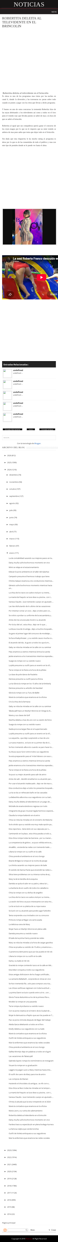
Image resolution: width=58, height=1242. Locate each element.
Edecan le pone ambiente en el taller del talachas (29, 571)
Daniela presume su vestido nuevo (23, 933)
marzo (12, 538)
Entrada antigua (47, 429)
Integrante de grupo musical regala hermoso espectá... (31, 811)
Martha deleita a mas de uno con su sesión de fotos (30, 720)
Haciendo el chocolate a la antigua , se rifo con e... (29, 1083)
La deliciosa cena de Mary (19, 924)
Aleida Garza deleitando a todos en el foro (26, 1024)
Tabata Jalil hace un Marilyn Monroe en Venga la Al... (30, 711)
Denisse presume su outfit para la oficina (26, 679)
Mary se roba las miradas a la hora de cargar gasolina (31, 942)
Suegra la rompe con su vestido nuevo (25, 661)
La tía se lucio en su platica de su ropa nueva (27, 906)
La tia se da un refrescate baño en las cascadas (28, 792)
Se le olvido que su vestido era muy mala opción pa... (31, 824)
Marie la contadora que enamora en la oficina (28, 697)
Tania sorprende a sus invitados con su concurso (29, 915)
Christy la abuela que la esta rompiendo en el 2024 (30, 1101)
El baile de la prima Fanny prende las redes (26, 938)
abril (11, 531)
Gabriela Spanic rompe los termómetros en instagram (31, 1060)
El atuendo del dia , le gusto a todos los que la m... (29, 642)
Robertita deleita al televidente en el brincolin (27, 1115)
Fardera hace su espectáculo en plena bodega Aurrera (31, 1124)
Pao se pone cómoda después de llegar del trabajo (30, 1020)
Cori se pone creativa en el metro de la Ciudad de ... (30, 1011)
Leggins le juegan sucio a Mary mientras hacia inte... (30, 1070)
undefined (18, 370)
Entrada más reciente (12, 429)
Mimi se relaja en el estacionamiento (24, 567)
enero (12, 553)
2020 (9, 1171)
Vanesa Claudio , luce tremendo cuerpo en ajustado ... (31, 602)
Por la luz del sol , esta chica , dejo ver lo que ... (28, 624)
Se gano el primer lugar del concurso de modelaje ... (30, 633)
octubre (12, 489)
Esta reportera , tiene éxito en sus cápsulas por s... (29, 829)
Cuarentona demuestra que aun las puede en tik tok (30, 951)
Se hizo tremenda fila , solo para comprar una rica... (30, 983)
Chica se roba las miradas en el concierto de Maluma (30, 820)
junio (11, 517)
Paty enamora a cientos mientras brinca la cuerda (29, 651)
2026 (9, 455)
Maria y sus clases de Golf (19, 715)
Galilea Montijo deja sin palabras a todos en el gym (30, 1051)
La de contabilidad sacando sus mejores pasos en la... (31, 558)
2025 (9, 462)
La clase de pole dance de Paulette (23, 674)
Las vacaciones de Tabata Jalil (21, 1056)
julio (11, 510)
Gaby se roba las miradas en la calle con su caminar (30, 647)
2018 (9, 1185)
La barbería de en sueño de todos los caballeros (28, 888)
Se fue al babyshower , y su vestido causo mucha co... (31, 638)
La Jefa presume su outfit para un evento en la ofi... (30, 665)
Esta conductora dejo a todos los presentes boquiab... (31, 788)
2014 (9, 1214)
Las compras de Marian (18, 1079)
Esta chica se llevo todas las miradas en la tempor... (30, 1088)
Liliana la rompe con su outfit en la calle (25, 851)
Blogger (37, 443)
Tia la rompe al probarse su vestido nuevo (26, 1006)
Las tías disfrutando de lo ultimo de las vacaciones (29, 606)
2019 (9, 1178)
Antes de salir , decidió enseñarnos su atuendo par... (30, 779)
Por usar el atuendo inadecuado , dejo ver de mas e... (31, 783)
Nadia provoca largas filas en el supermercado (28, 729)
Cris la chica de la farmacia (19, 701)
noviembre (14, 482)
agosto (12, 503)
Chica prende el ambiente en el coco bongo (27, 856)
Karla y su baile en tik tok (19, 961)
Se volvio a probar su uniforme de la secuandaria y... (30, 615)
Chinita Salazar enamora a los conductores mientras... (31, 581)
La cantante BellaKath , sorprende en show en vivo (30, 979)
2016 (9, 1200)
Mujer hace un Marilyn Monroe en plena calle (27, 929)
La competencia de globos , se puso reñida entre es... (31, 842)
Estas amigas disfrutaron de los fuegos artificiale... (29, 974)
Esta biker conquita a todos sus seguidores (26, 970)
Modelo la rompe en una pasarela (23, 1001)
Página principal (8, 1223)
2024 (9, 469)
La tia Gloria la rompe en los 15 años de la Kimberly (30, 683)
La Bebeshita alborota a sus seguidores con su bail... (30, 797)
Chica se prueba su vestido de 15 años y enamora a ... (31, 947)
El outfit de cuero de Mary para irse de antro (27, 1074)
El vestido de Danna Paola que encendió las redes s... (30, 870)
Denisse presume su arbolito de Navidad (26, 688)
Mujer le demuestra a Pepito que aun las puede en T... (31, 1015)
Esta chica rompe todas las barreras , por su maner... (30, 838)
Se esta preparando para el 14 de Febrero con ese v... (31, 756)
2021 (9, 1164)
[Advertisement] (29, 60)
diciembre (13, 475)
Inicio (31, 429)
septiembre (14, 496)
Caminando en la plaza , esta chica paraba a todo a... (30, 833)
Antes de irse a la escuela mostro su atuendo (27, 620)
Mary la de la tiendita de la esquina (23, 879)
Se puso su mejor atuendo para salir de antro (27, 774)
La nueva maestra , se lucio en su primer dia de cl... (30, 742)
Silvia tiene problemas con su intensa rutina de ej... (30, 874)
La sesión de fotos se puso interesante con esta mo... (31, 901)
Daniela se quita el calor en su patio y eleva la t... (28, 883)
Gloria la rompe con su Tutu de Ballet (24, 692)
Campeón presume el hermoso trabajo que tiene (29, 576)
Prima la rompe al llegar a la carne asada (25, 920)
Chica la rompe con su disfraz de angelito (26, 892)
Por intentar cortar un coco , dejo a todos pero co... (30, 610)
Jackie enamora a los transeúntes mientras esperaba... (31, 656)
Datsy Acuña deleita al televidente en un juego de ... (30, 801)
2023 (9, 1150)
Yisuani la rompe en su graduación (23, 1065)
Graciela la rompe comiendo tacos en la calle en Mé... (30, 965)
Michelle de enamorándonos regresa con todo (28, 806)
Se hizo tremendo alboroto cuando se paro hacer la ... (31, 747)
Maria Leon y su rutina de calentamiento (26, 1110)
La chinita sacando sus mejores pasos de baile (28, 865)
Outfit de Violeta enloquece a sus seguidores (27, 1038)
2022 (9, 1157)
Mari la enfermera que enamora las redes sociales (29, 1042)
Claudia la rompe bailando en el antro (24, 815)
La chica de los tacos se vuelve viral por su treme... (29, 592)
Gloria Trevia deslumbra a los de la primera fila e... (29, 997)
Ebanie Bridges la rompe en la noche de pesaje (28, 861)
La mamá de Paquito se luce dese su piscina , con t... (30, 597)
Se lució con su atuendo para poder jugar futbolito (30, 910)
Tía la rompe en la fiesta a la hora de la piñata (27, 670)
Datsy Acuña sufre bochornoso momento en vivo (29, 562)
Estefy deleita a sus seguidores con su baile (26, 1029)
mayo (11, 524)
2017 (9, 1192)
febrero (12, 546)
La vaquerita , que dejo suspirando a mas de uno (29, 738)
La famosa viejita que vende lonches (24, 1129)
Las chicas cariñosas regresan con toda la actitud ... (30, 988)
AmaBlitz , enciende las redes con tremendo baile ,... (30, 847)
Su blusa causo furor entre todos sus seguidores (29, 752)
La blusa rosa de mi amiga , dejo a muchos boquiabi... (31, 629)
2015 (9, 1207)
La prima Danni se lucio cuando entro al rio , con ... (29, 992)
